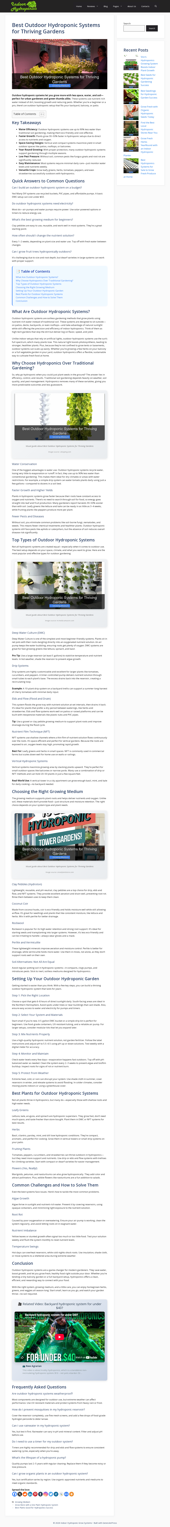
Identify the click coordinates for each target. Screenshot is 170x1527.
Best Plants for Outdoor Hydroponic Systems (39, 294)
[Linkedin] (30, 1494)
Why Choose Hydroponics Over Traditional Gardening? (44, 280)
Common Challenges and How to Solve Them (39, 297)
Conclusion (21, 300)
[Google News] (66, 1494)
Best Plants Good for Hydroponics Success (34, 1507)
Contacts (145, 6)
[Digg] (56, 1494)
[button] (155, 6)
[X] (19, 1494)
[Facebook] (14, 1494)
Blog (106, 6)
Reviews (91, 6)
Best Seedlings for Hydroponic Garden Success (149, 94)
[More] (71, 1494)
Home (79, 6)
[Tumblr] (40, 1494)
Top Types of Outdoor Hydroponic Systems (38, 283)
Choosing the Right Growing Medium (35, 287)
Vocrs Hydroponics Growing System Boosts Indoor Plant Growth (149, 63)
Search (127, 23)
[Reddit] (25, 1494)
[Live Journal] (61, 1494)
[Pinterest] (35, 1494)
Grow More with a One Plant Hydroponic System (36, 1505)
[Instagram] (45, 1494)
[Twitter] (50, 1494)
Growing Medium (22, 1502)
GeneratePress (110, 1523)
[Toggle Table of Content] (40, 114)
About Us (132, 6)
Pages (116, 6)
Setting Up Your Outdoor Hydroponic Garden (39, 290)
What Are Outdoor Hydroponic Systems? (37, 277)
